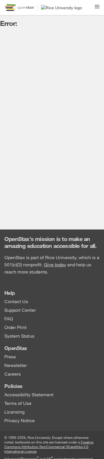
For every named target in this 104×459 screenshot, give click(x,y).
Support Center (20, 309)
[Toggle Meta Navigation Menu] (97, 5)
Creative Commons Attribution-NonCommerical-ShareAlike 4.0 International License (48, 447)
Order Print (15, 327)
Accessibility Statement (28, 394)
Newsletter (15, 365)
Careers (12, 373)
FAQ (8, 318)
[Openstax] (20, 7)
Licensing (14, 411)
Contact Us (16, 301)
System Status (19, 335)
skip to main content (21, 3)
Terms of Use (17, 403)
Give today (55, 264)
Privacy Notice (19, 420)
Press (10, 356)
